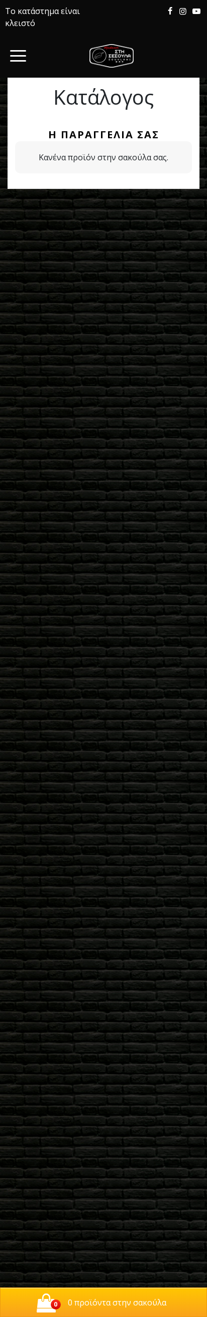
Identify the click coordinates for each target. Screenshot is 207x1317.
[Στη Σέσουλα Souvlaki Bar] (111, 56)
